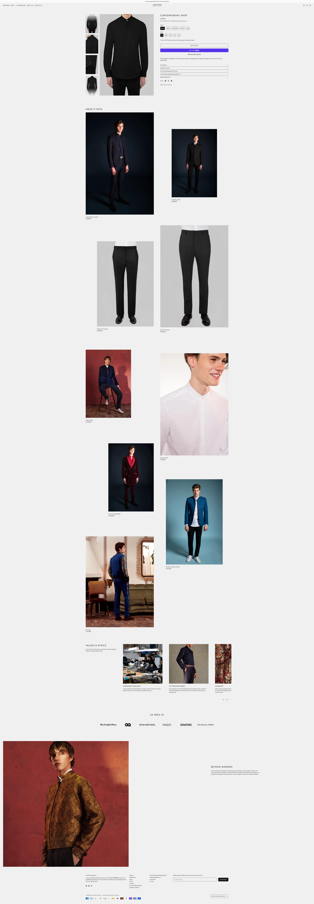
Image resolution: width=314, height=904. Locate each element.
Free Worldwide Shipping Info (158, 875)
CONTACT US (38, 5)
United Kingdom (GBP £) (218, 896)
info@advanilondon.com (92, 879)
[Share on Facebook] (165, 81)
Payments (152, 879)
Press (130, 879)
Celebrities (132, 877)
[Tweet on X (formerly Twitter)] (168, 81)
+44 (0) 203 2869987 (112, 878)
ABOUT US (30, 5)
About (131, 875)
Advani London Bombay (95, 895)
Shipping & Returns (155, 877)
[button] (307, 5)
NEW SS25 (6, 5)
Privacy (152, 881)
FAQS (131, 881)
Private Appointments (135, 885)
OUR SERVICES (21, 5)
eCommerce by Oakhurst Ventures (110, 895)
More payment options (194, 54)
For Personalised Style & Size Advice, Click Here (157, 1)
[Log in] (304, 5)
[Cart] (310, 5)
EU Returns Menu (134, 887)
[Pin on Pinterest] (171, 81)
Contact (131, 883)
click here (104, 879)
